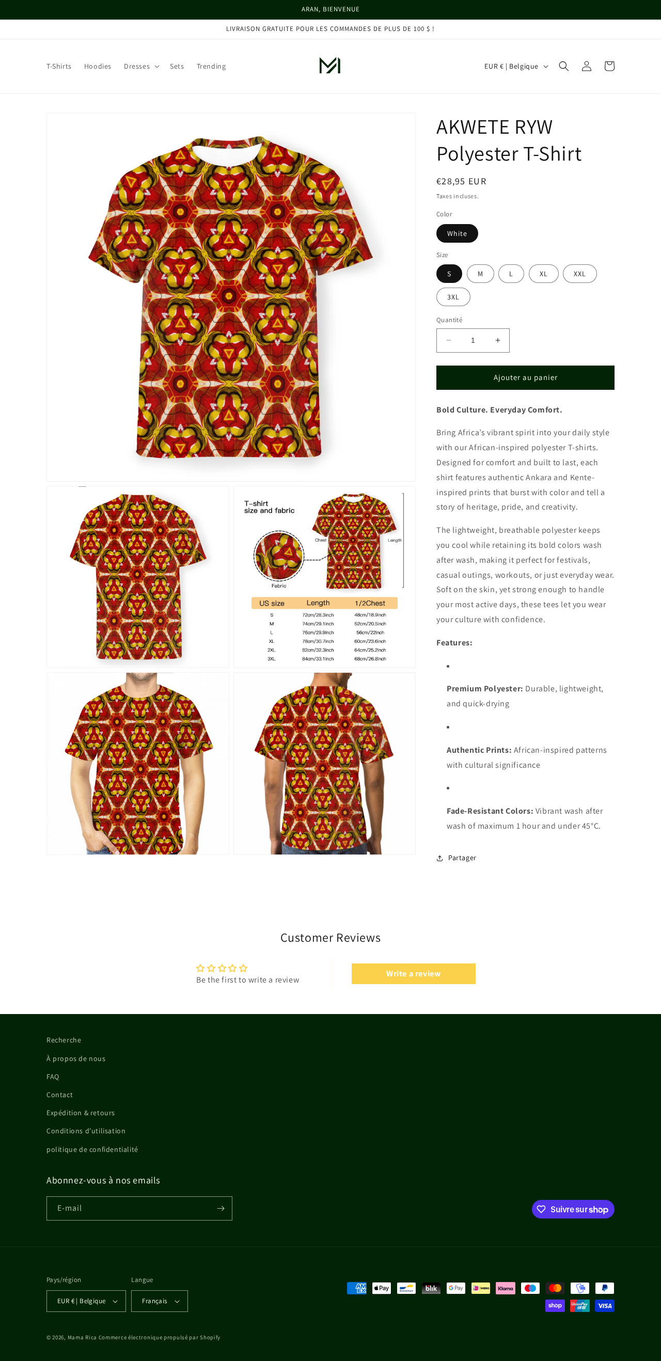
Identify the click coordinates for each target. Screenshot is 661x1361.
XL (544, 273)
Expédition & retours (80, 1112)
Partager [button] (462, 857)
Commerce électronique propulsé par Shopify (160, 1337)
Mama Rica (82, 1337)
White (457, 233)
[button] (141, 66)
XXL (580, 273)
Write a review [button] (413, 973)
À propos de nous (76, 1058)
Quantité (449, 319)
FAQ (52, 1076)
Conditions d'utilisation (85, 1130)
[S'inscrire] (220, 1208)
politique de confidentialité (92, 1149)
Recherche (63, 1040)
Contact (59, 1094)
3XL (453, 297)
